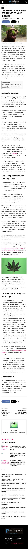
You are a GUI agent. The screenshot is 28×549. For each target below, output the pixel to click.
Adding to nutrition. (6, 82)
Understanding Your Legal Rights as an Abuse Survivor (12, 512)
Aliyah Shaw (5, 18)
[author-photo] (14, 428)
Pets (6, 5)
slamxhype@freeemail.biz (17, 543)
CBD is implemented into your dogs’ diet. (12, 84)
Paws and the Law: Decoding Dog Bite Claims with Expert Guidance (18, 455)
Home (2, 5)
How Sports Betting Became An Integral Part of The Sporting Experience (13, 484)
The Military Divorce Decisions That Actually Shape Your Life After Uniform (13, 499)
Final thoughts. (5, 87)
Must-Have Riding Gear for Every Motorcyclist (12, 495)
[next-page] (5, 469)
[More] (18, 21)
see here (14, 153)
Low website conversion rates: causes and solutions (6, 413)
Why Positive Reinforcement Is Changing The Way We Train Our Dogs (18, 448)
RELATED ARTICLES (7, 440)
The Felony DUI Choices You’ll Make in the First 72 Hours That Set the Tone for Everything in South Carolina (13, 490)
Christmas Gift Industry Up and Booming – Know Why (21, 412)
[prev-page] (2, 469)
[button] (2, 2)
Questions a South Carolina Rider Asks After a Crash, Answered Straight (12, 480)
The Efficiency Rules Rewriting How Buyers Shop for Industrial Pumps (13, 475)
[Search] (26, 2)
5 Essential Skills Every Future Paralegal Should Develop (13, 517)
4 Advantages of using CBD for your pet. (12, 86)
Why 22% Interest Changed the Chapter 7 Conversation (11, 503)
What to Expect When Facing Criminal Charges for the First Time (13, 508)
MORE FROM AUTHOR (9, 442)
